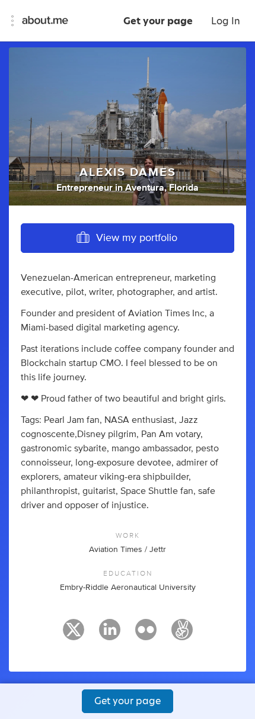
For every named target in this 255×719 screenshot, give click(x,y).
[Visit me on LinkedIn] (109, 635)
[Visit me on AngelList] (182, 635)
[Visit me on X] (73, 635)
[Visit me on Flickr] (146, 635)
